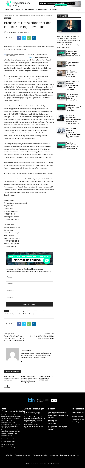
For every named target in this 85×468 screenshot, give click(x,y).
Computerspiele (21, 311)
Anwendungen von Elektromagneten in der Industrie (72, 64)
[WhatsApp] (29, 38)
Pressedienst (12, 32)
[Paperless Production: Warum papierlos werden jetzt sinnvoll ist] (61, 145)
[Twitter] (24, 38)
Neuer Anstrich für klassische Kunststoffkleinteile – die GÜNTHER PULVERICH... (73, 85)
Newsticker (11, 15)
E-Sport (30, 311)
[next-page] (8, 386)
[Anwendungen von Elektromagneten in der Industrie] (61, 64)
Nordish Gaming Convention (13, 314)
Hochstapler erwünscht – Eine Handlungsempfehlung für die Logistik (57, 428)
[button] (78, 9)
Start (5, 15)
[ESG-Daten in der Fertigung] (69, 26)
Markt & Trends (60, 108)
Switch (31, 314)
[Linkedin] (34, 38)
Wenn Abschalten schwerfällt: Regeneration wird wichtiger (11, 378)
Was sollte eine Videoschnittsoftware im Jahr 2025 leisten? (57, 421)
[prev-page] (5, 386)
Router (25, 314)
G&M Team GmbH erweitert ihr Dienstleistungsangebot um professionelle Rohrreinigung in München (58, 415)
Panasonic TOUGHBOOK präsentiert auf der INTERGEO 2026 (46, 378)
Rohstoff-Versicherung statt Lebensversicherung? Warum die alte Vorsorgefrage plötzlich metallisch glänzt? (34, 419)
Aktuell (60, 31)
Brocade (31, 57)
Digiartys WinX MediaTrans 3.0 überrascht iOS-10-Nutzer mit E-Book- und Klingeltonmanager (15, 338)
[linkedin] (21, 361)
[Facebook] (19, 38)
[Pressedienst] (5, 32)
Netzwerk (41, 311)
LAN (35, 311)
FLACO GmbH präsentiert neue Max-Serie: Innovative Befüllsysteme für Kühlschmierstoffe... (73, 119)
